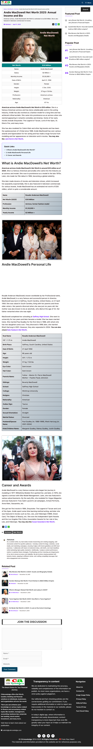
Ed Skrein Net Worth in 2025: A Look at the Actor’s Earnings (30, 608)
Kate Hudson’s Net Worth (17, 330)
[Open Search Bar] (82, 3)
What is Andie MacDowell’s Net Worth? (21, 150)
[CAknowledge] (6, 2)
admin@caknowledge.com (12, 730)
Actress (16, 9)
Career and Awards (14, 155)
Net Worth (10, 9)
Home (5, 9)
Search (85, 9)
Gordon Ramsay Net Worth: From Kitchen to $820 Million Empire (31, 581)
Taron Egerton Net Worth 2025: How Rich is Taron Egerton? (30, 599)
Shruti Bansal (14, 574)
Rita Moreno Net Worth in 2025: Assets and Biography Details (30, 572)
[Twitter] (39, 735)
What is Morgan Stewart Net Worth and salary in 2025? (28, 590)
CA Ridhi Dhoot (15, 592)
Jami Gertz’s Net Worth (14, 139)
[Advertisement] (32, 280)
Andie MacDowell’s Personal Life (19, 152)
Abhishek (8, 24)
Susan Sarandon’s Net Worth (43, 522)
